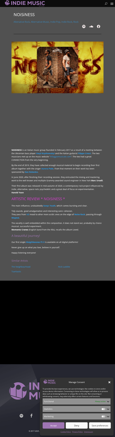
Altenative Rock (22, 21)
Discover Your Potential (57, 344)
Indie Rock (66, 21)
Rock (75, 21)
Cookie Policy (66, 432)
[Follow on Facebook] (31, 416)
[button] (109, 382)
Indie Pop (55, 21)
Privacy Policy (77, 432)
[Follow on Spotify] (21, 415)
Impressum (88, 432)
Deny (76, 425)
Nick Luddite (64, 266)
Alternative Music (40, 21)
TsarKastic (16, 271)
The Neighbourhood (21, 266)
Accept (53, 425)
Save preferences (100, 425)
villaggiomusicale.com (60, 156)
